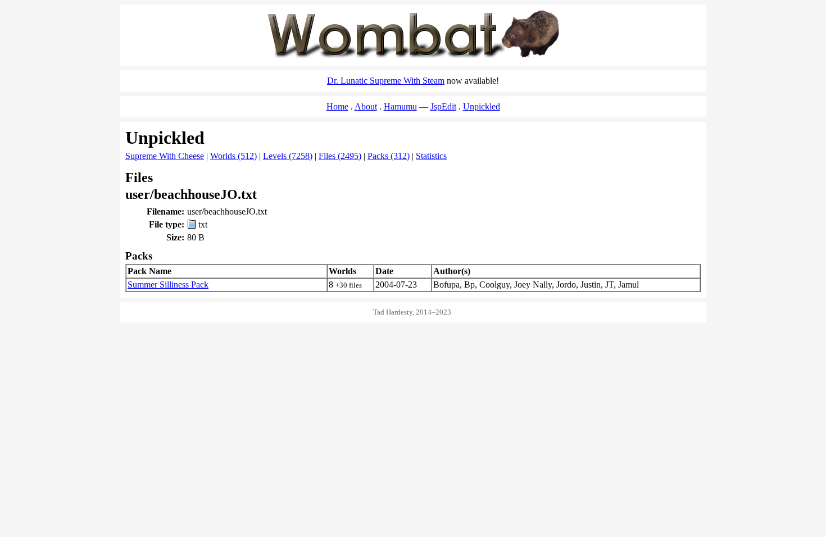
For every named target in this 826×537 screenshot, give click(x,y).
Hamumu (400, 106)
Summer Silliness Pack (168, 284)
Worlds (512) (233, 156)
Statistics (431, 156)
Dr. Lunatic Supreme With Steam (385, 80)
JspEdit (443, 106)
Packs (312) (388, 156)
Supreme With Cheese (164, 156)
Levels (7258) (287, 156)
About (366, 106)
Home (337, 106)
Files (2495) (340, 156)
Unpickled (481, 106)
